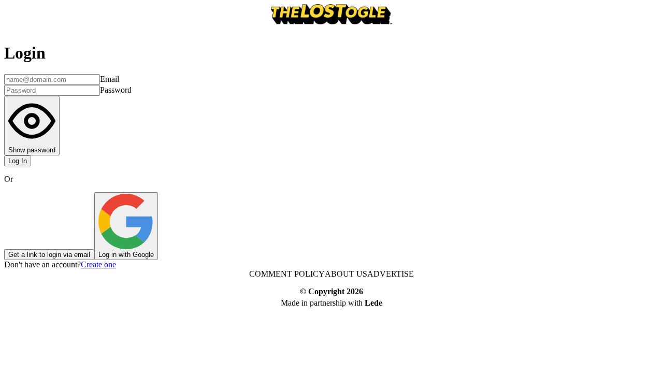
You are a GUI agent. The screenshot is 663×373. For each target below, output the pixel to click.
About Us (346, 273)
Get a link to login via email (49, 255)
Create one (98, 264)
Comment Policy (287, 273)
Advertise (390, 273)
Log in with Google (126, 255)
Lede (373, 302)
